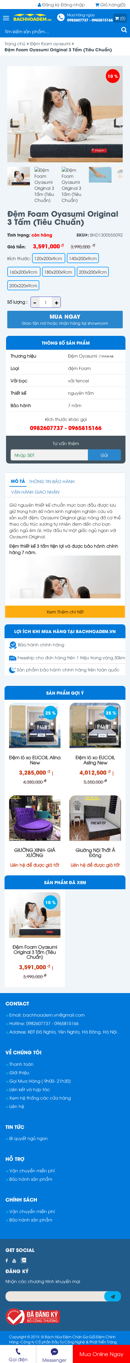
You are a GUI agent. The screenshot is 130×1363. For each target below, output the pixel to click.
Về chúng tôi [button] (23, 1052)
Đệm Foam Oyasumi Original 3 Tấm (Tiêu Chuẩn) (58, 49)
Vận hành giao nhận (35, 492)
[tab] (65, 1003)
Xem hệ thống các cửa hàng (39, 1097)
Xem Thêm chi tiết (65, 611)
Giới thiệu (18, 1072)
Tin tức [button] (14, 1126)
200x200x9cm (93, 272)
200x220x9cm (23, 285)
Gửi (104, 455)
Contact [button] (17, 1003)
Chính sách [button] (21, 1199)
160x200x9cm (23, 272)
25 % (50, 712)
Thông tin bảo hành (52, 481)
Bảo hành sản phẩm (30, 1179)
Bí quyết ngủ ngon (28, 1138)
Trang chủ (16, 43)
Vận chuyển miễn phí (31, 1170)
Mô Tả (18, 481)
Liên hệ (16, 1106)
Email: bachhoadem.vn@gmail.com (46, 1014)
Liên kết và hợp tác (29, 1089)
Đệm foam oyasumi (51, 43)
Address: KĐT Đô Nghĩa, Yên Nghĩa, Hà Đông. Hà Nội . (63, 1031)
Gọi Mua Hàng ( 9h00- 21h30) (39, 1081)
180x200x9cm (58, 272)
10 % (113, 76)
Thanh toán (21, 1064)
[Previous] (12, 124)
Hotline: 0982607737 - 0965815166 (43, 1023)
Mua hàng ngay (90, 17)
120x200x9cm (48, 258)
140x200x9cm (83, 258)
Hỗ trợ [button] (14, 1158)
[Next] (117, 124)
